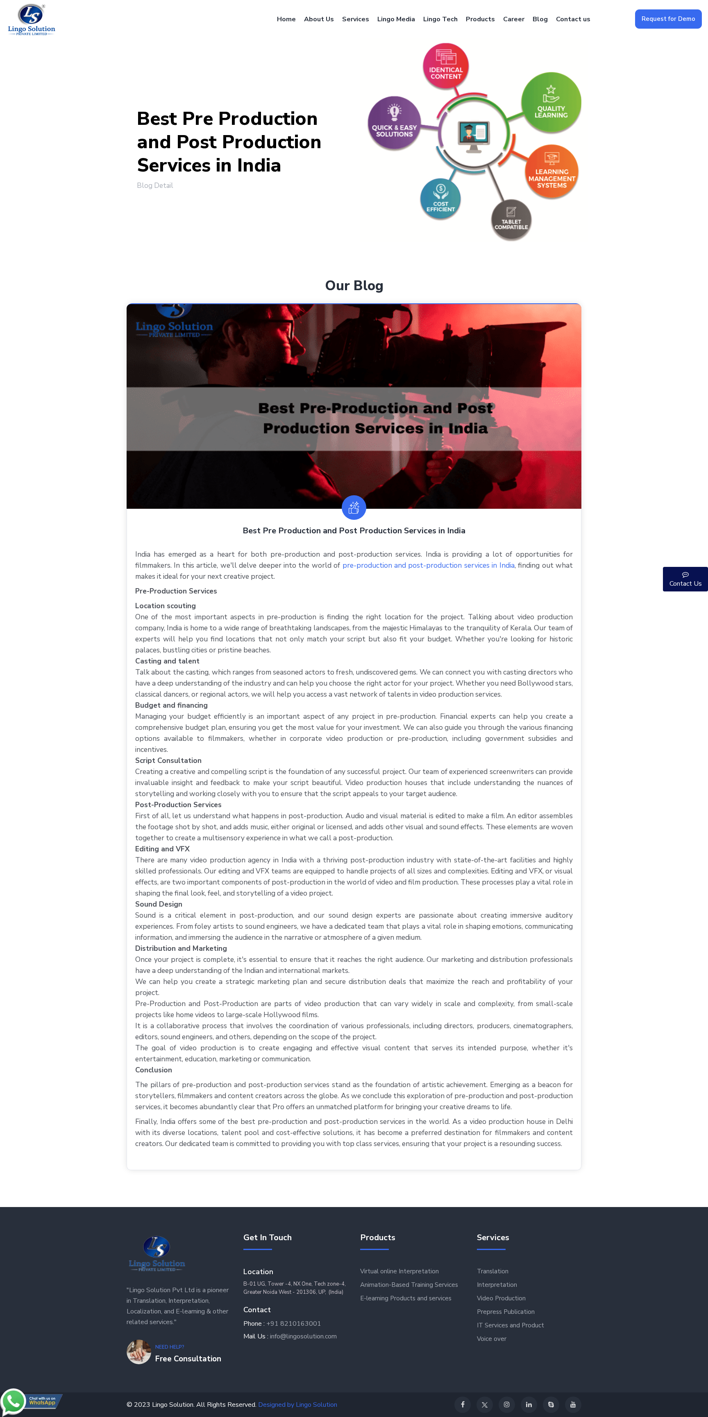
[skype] (551, 1405)
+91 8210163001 (293, 1323)
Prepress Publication (506, 1312)
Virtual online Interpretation (399, 1271)
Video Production (501, 1298)
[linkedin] (529, 1405)
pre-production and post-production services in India (429, 565)
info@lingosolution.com (303, 1336)
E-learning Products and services (406, 1298)
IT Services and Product (510, 1325)
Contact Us (685, 583)
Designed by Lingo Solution (297, 1404)
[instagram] (507, 1405)
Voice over (491, 1339)
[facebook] (462, 1405)
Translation (492, 1271)
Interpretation (497, 1285)
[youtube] (573, 1405)
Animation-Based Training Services (409, 1285)
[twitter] (485, 1405)
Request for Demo (668, 19)
